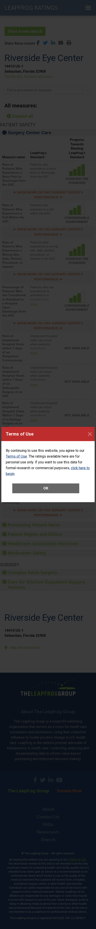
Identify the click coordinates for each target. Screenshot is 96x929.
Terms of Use (16, 456)
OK (45, 488)
